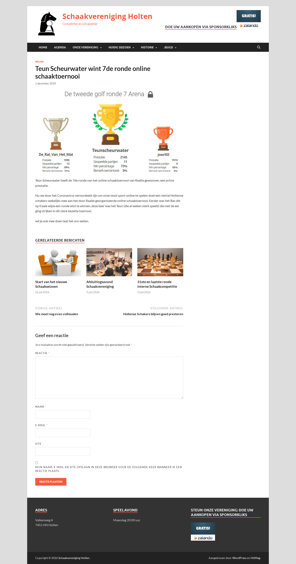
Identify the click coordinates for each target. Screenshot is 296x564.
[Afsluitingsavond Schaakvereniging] (109, 263)
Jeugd (168, 47)
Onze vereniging (85, 47)
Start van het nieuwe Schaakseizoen (51, 284)
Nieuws (39, 61)
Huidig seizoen (120, 47)
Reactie (42, 353)
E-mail (41, 425)
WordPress (239, 558)
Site (38, 443)
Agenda (60, 47)
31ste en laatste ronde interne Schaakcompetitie (157, 284)
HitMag (255, 558)
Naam (40, 406)
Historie (147, 47)
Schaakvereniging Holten (107, 16)
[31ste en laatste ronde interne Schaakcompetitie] (160, 263)
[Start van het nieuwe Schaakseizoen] (58, 263)
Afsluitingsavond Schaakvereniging (100, 284)
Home (43, 47)
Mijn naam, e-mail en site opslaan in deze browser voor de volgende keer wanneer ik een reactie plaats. (108, 469)
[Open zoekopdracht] (259, 47)
